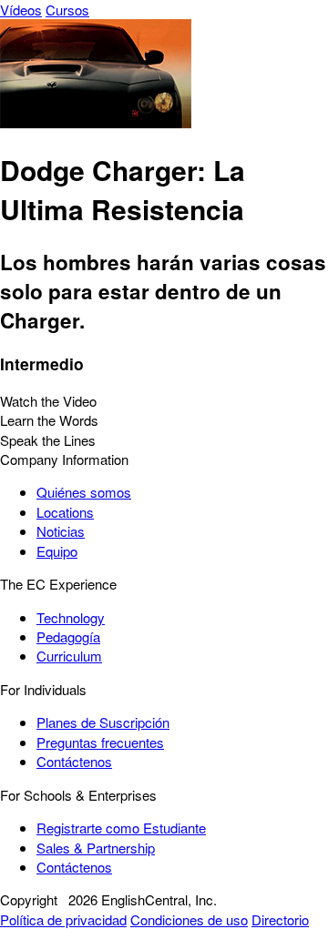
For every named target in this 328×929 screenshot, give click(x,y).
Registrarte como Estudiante (121, 827)
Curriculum (69, 655)
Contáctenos (74, 761)
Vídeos (21, 9)
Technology (70, 617)
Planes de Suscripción (102, 722)
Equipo (56, 550)
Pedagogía (68, 636)
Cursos (67, 9)
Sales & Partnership (95, 847)
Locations (65, 511)
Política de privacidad (63, 919)
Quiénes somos (83, 491)
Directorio (280, 919)
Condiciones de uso (189, 919)
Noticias (60, 530)
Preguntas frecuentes (100, 742)
